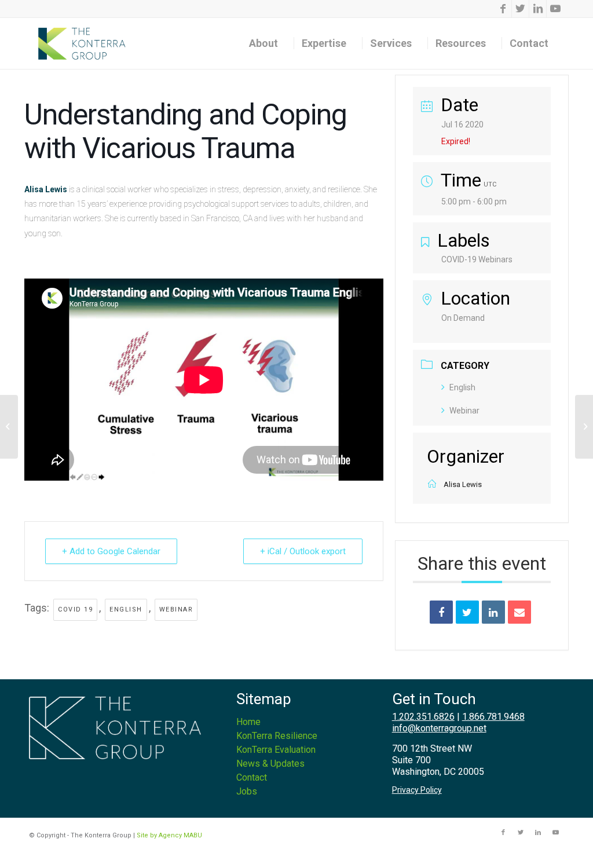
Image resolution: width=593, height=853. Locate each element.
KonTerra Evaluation (276, 749)
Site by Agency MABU (169, 835)
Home (248, 721)
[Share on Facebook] (441, 612)
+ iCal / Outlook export (303, 551)
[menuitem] (267, 43)
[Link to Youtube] (555, 8)
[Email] (519, 612)
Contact (251, 777)
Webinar (176, 609)
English (125, 609)
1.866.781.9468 (493, 716)
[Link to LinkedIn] (537, 8)
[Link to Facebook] (503, 8)
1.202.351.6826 (423, 716)
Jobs (246, 791)
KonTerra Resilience (276, 735)
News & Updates (270, 763)
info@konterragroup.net (439, 728)
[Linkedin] (493, 612)
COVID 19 (75, 609)
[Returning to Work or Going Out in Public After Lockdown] (9, 427)
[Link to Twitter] (520, 8)
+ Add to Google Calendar (111, 551)
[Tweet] (467, 612)
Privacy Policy (417, 790)
